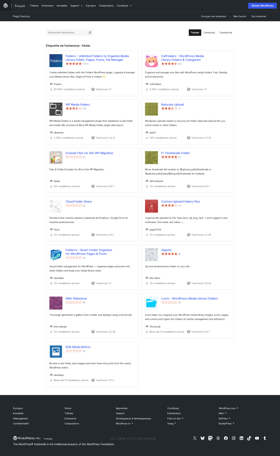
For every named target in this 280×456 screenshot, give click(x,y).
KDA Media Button (78, 347)
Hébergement (20, 418)
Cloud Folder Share (79, 201)
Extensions (70, 418)
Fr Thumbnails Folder (175, 153)
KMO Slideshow (76, 298)
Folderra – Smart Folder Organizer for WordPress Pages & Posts (89, 251)
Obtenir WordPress (262, 5)
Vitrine (67, 408)
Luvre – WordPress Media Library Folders (189, 298)
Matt (222, 413)
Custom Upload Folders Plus (180, 201)
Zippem (166, 250)
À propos (18, 408)
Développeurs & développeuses (133, 418)
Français (48, 438)
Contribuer (173, 408)
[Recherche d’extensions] (90, 32)
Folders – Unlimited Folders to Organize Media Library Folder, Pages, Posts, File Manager (97, 57)
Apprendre (122, 408)
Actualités (18, 413)
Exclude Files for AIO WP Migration (89, 153)
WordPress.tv (124, 423)
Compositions (71, 423)
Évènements (174, 413)
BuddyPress (226, 423)
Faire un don (175, 418)
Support (120, 413)
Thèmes (68, 413)
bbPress (224, 418)
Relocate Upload (172, 104)
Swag (171, 423)
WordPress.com (228, 408)
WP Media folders (78, 104)
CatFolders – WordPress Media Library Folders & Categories (182, 57)
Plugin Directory (21, 16)
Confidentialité (21, 423)
